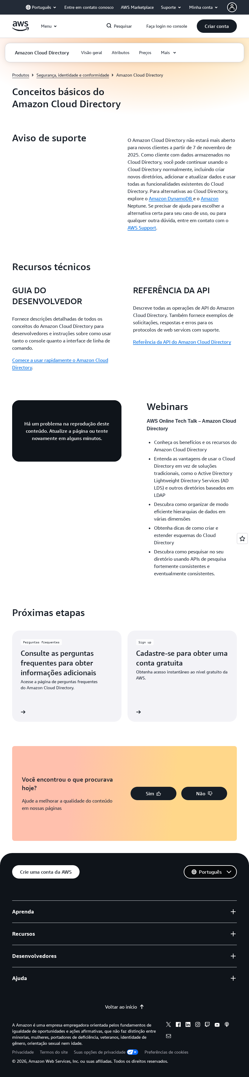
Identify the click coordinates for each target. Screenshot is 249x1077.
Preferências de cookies (166, 1052)
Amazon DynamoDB (171, 198)
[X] (168, 1025)
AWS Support (142, 228)
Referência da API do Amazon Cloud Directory (182, 342)
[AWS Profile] (232, 7)
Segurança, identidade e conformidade (72, 74)
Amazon (209, 198)
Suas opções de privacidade (99, 1052)
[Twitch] (207, 1025)
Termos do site (54, 1052)
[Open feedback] (242, 538)
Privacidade (23, 1052)
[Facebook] (178, 1025)
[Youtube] (217, 1025)
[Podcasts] (226, 1025)
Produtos (20, 74)
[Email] (168, 1037)
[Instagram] (197, 1025)
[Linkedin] (188, 1025)
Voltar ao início (121, 1007)
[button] (217, 26)
